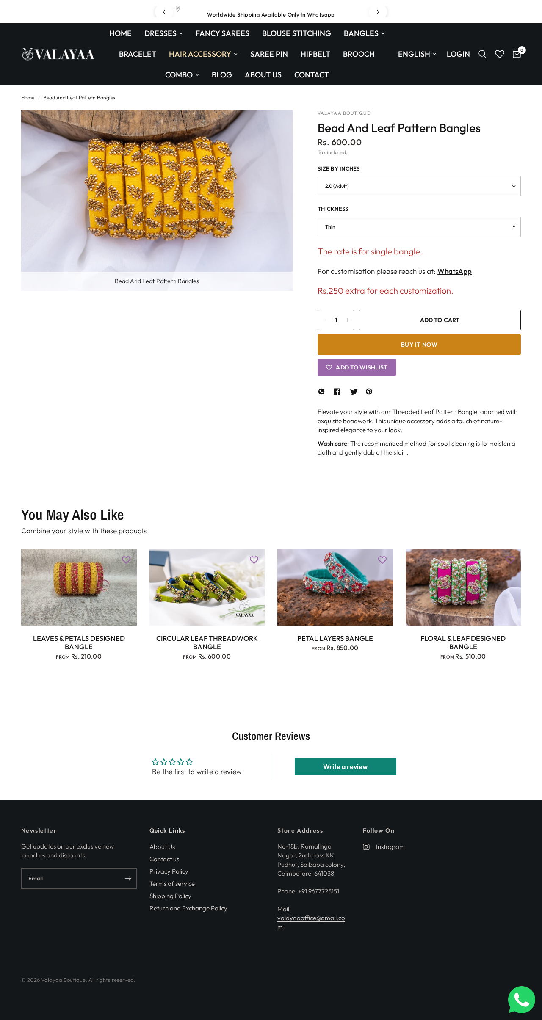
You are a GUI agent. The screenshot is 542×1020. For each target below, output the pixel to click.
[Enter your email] (128, 878)
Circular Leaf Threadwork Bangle (207, 642)
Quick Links (167, 830)
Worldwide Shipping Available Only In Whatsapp (271, 14)
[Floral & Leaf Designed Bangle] (463, 587)
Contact (311, 75)
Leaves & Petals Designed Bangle (79, 642)
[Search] (482, 54)
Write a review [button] (345, 766)
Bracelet (137, 54)
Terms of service (172, 883)
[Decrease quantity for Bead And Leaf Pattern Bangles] (324, 320)
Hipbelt (315, 54)
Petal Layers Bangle (335, 638)
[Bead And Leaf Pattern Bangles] (275, 128)
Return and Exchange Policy (188, 908)
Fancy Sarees (222, 33)
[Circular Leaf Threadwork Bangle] (207, 587)
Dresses (160, 33)
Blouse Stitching (296, 33)
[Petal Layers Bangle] (335, 587)
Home (120, 33)
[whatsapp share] (323, 391)
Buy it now (419, 344)
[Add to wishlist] (126, 559)
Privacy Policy (168, 871)
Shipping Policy (170, 896)
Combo (179, 75)
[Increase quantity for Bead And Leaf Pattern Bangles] (347, 320)
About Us (263, 75)
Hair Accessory (200, 54)
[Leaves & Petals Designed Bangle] (79, 587)
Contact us (164, 859)
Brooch (359, 54)
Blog (222, 75)
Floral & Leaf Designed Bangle (463, 642)
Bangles (361, 33)
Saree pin (269, 54)
